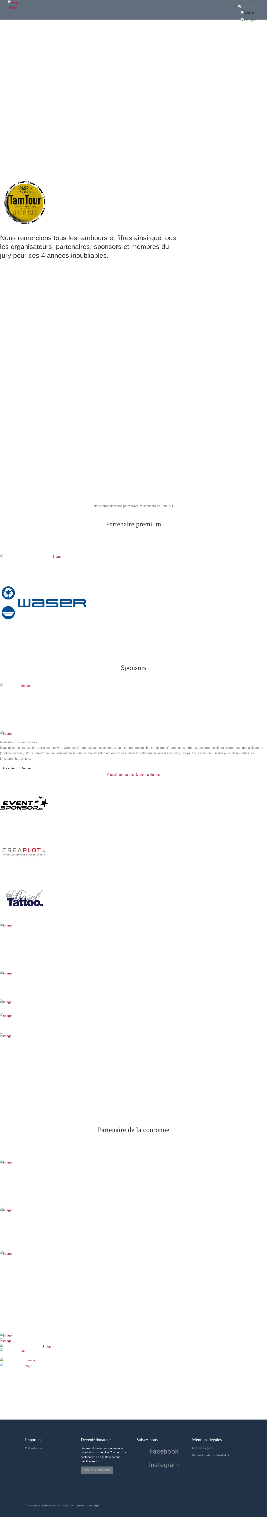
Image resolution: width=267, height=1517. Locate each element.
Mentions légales (148, 774)
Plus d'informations (120, 774)
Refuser (26, 768)
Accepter (9, 768)
